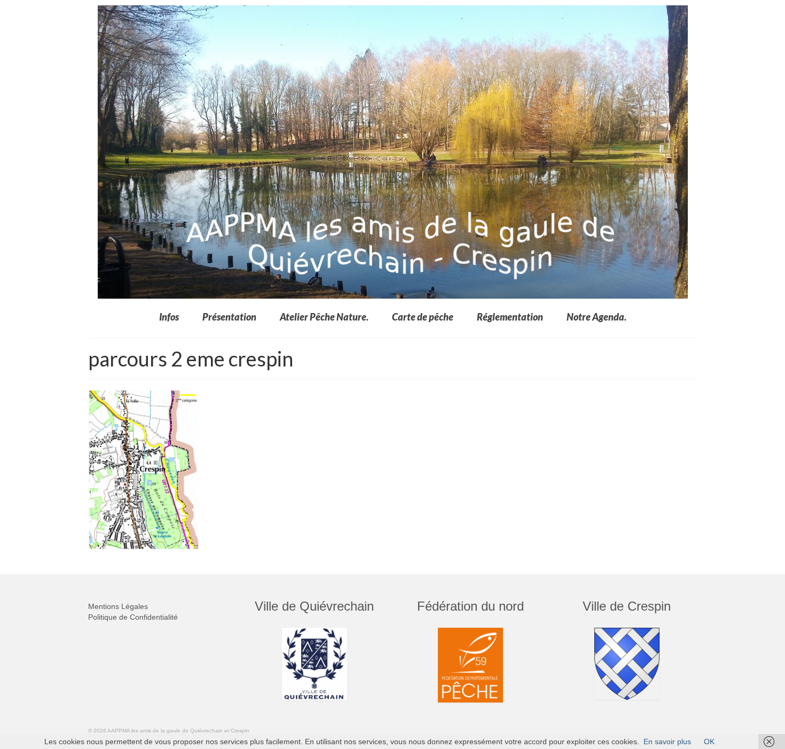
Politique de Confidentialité (133, 617)
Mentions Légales (118, 606)
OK (709, 741)
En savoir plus (667, 741)
